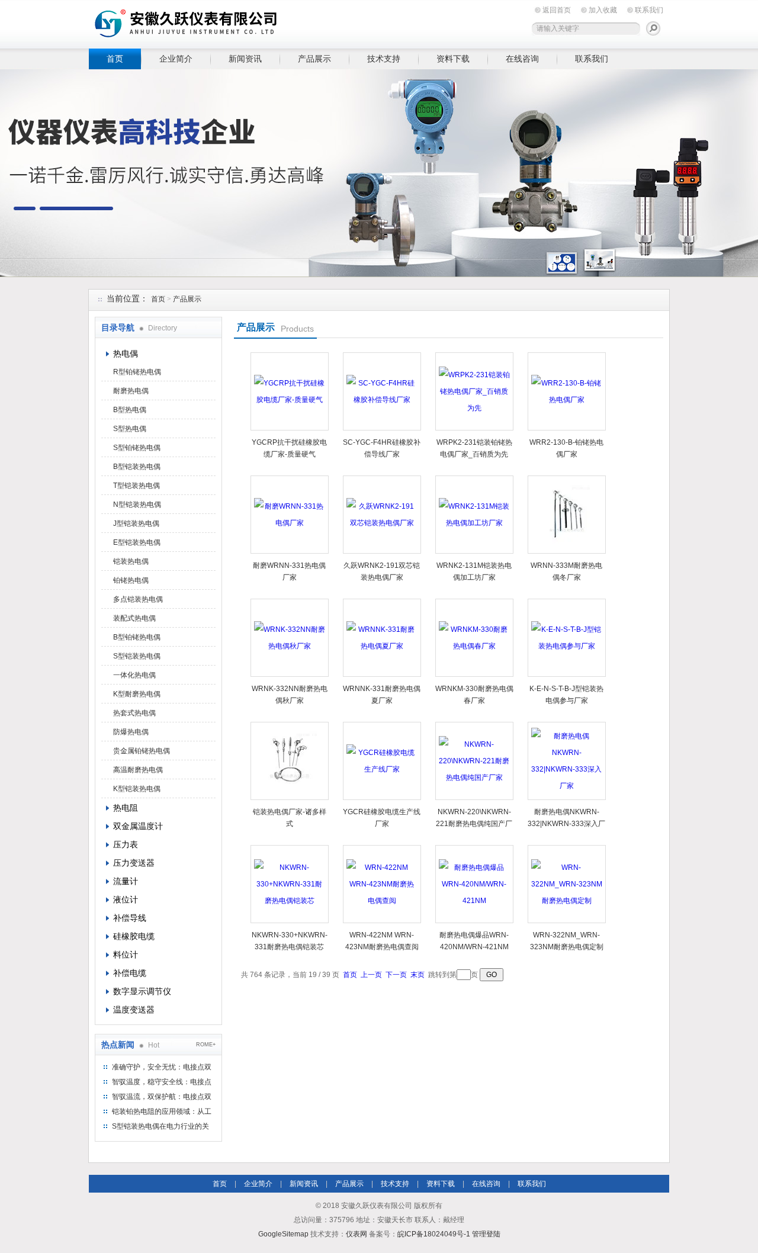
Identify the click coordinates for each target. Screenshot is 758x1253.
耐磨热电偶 (131, 391)
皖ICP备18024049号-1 (433, 1234)
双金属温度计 (138, 826)
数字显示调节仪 (142, 991)
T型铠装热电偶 (136, 485)
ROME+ (206, 1045)
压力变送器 (134, 863)
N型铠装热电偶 (137, 504)
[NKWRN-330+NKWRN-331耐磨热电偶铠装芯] (289, 884)
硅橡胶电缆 (134, 936)
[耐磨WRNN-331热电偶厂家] (289, 515)
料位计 (125, 954)
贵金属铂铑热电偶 (141, 751)
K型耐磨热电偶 (136, 694)
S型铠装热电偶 (136, 656)
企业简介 (175, 58)
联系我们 (649, 10)
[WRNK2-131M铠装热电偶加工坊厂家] (474, 515)
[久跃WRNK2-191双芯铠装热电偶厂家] (382, 515)
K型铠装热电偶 (136, 789)
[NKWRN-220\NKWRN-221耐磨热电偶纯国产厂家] (474, 761)
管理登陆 (486, 1234)
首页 (115, 58)
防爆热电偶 (131, 732)
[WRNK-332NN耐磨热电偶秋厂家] (289, 638)
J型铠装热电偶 (136, 523)
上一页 (371, 975)
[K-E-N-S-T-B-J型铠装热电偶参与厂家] (567, 638)
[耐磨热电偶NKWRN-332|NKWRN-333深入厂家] (567, 761)
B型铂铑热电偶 (136, 637)
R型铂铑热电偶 (137, 372)
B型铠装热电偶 (136, 466)
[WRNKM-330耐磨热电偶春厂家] (474, 638)
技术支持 (383, 58)
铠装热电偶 (131, 561)
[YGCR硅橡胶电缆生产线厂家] (382, 761)
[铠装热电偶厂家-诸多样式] (289, 761)
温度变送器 (134, 1009)
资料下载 (453, 58)
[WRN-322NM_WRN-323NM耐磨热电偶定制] (567, 884)
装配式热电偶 (134, 618)
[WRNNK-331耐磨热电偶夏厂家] (382, 638)
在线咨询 (522, 58)
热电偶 (125, 353)
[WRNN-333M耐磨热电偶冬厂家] (567, 515)
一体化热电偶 (134, 675)
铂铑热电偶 (131, 580)
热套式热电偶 (134, 713)
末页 (417, 975)
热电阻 (125, 807)
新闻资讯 (245, 58)
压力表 (125, 844)
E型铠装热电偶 (136, 542)
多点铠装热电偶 (138, 599)
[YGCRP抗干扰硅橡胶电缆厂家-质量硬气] (289, 391)
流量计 (125, 881)
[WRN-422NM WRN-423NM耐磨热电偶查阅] (382, 884)
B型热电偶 (129, 410)
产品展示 (314, 58)
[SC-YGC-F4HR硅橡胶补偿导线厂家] (382, 391)
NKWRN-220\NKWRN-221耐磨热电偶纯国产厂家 (474, 824)
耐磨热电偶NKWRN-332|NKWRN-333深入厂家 (566, 824)
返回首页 (556, 10)
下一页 (396, 975)
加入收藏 (603, 10)
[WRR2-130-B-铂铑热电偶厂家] (567, 391)
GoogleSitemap (283, 1234)
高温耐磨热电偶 (138, 770)
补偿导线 (129, 918)
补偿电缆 (129, 973)
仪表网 (356, 1234)
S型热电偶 (129, 429)
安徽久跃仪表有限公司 (272, 22)
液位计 (125, 899)
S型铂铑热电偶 (136, 448)
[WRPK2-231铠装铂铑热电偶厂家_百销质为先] (474, 391)
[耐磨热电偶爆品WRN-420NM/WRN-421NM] (474, 884)
